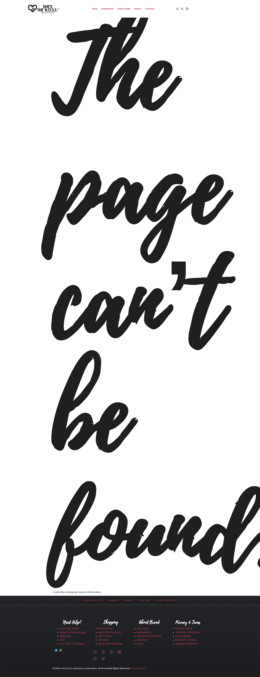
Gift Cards (104, 636)
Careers (142, 640)
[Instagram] (95, 652)
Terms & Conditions (187, 632)
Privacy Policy (183, 628)
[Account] (182, 8)
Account (103, 640)
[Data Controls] (60, 650)
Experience (107, 8)
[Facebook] (111, 652)
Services (113, 600)
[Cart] (187, 8)
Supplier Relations (186, 644)
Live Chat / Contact (72, 644)
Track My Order (69, 628)
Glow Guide (124, 8)
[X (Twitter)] (103, 658)
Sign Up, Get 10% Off (93, 600)
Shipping (65, 636)
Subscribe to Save (109, 632)
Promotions (105, 628)
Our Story (143, 628)
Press (140, 644)
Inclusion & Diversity (149, 636)
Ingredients (144, 632)
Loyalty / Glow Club (167, 600)
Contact (150, 8)
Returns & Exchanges (73, 632)
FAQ (62, 640)
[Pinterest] (95, 658)
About (137, 8)
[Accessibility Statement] (56, 650)
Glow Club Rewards (110, 644)
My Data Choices (186, 640)
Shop (94, 8)
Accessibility (183, 636)
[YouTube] (119, 652)
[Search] (177, 8)
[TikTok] (103, 652)
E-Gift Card (144, 600)
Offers (128, 600)
